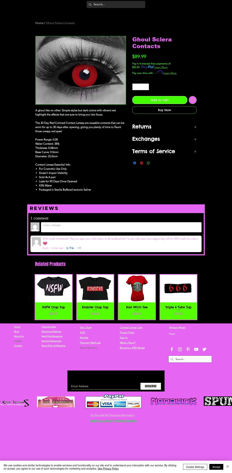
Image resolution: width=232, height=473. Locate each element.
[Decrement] (135, 87)
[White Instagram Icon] (180, 330)
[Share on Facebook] (134, 163)
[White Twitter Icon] (204, 330)
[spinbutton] (140, 87)
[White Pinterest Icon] (188, 330)
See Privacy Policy (108, 468)
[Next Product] (202, 278)
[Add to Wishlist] (193, 100)
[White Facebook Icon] (171, 330)
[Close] (227, 467)
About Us (19, 317)
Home (39, 23)
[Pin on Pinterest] (141, 163)
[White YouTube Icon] (196, 330)
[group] (116, 278)
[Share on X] (155, 163)
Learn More (160, 67)
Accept (216, 467)
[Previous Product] (29, 278)
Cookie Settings (195, 467)
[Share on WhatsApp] (148, 163)
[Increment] (146, 87)
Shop (16, 312)
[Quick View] (53, 270)
